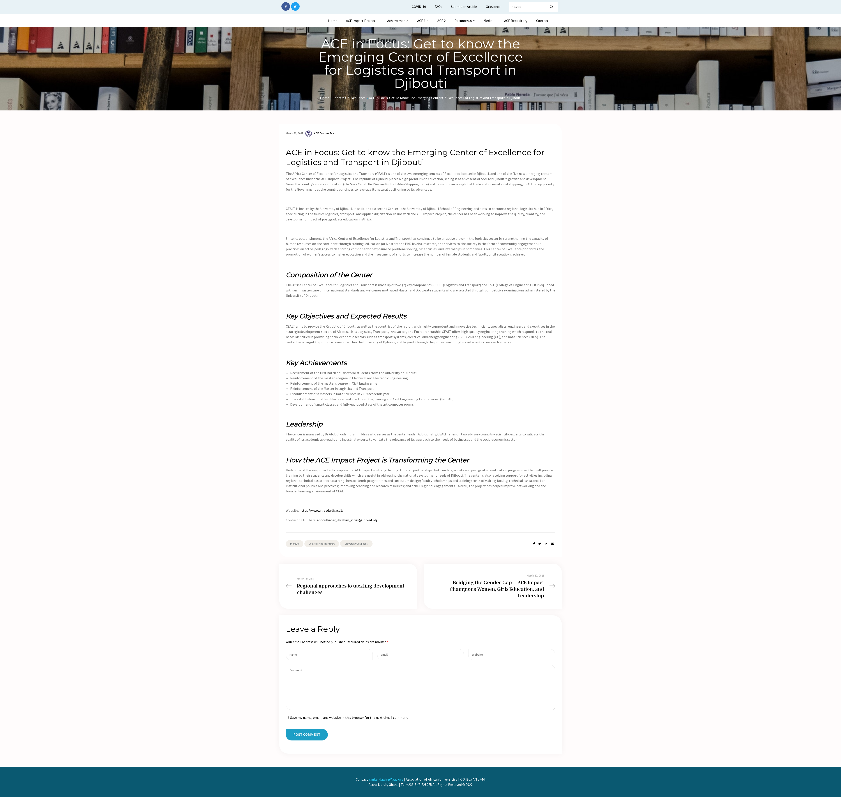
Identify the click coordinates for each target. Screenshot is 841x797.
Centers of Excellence (349, 98)
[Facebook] (285, 6)
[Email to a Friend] (552, 543)
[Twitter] (295, 6)
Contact (542, 20)
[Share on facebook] (534, 543)
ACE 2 (441, 20)
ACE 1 (421, 20)
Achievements (397, 20)
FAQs (438, 6)
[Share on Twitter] (539, 543)
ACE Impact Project (360, 20)
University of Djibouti (356, 543)
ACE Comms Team (325, 133)
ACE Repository (515, 20)
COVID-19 (419, 6)
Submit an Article (464, 6)
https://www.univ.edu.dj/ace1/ (321, 510)
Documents (463, 20)
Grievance (493, 6)
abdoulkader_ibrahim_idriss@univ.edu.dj (347, 520)
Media (488, 20)
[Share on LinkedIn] (546, 543)
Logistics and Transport (322, 543)
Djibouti (294, 543)
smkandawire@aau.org (386, 779)
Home (332, 20)
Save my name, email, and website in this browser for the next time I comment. (349, 717)
